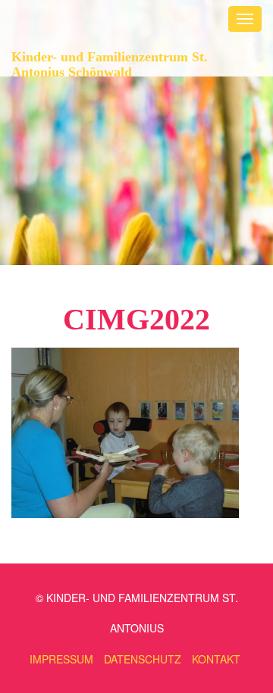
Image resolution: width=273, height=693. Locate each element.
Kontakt (216, 658)
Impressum (61, 658)
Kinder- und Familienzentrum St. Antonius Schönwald (109, 62)
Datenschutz (142, 658)
